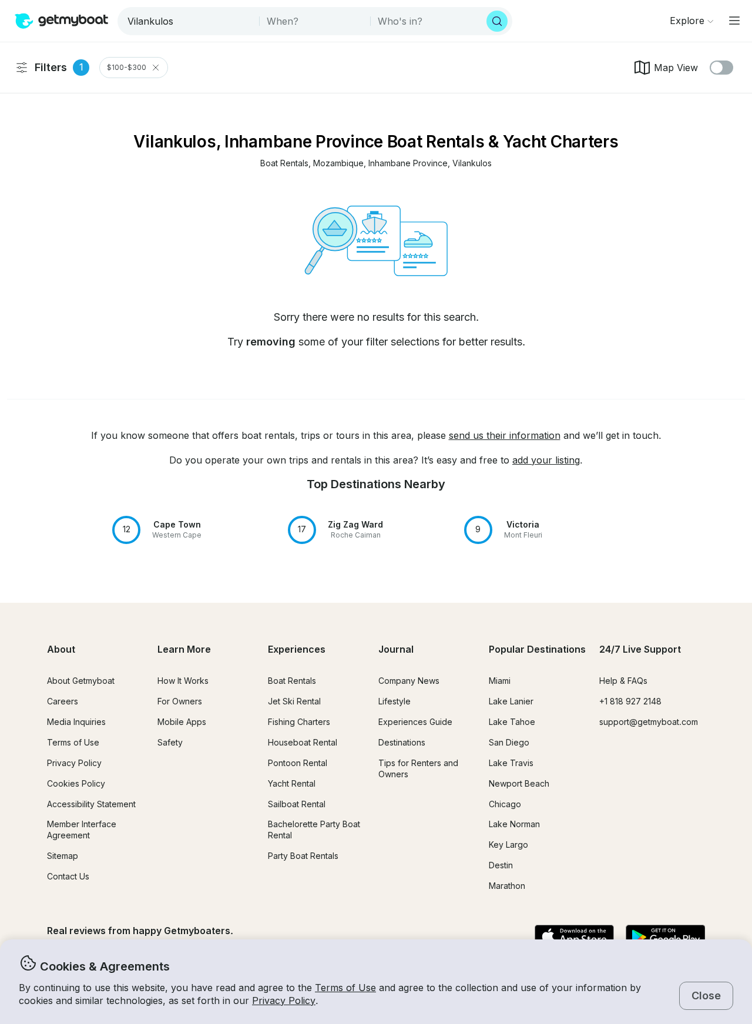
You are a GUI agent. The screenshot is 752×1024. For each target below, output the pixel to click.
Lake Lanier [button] (511, 701)
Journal (396, 649)
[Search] (497, 21)
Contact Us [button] (68, 876)
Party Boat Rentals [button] (303, 856)
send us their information (504, 435)
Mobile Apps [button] (181, 722)
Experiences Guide (415, 722)
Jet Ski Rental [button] (294, 701)
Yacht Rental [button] (291, 783)
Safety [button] (170, 742)
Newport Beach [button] (519, 783)
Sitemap (62, 856)
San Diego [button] (509, 742)
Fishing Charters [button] (299, 722)
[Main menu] (734, 20)
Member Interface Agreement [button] (81, 829)
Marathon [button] (507, 886)
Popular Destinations (537, 649)
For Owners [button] (179, 701)
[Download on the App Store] (574, 938)
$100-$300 (126, 67)
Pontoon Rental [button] (297, 763)
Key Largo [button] (508, 845)
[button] (284, 163)
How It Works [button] (183, 681)
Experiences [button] (296, 649)
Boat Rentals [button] (292, 681)
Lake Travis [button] (511, 763)
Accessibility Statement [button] (91, 804)
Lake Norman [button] (514, 824)
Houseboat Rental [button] (302, 742)
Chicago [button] (505, 804)
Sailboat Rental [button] (296, 804)
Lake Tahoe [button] (512, 722)
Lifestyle (394, 701)
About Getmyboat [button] (81, 681)
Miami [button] (500, 681)
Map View (676, 67)
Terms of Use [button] (345, 987)
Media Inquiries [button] (76, 722)
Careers (62, 701)
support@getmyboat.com (648, 722)
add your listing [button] (546, 460)
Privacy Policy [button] (283, 1000)
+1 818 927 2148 (630, 701)
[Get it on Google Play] (665, 938)
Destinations (401, 742)
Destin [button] (501, 865)
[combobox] (189, 21)
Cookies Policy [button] (76, 783)
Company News (408, 681)
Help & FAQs (623, 681)
